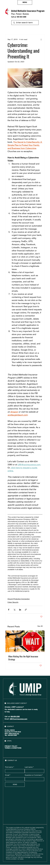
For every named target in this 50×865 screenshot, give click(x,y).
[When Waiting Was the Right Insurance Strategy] (25, 641)
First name (9, 767)
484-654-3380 (21, 17)
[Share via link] (26, 610)
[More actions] (41, 39)
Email (7, 775)
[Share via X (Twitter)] (14, 610)
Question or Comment (34, 775)
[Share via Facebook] (9, 610)
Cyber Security (13, 602)
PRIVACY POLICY (11, 746)
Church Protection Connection (19, 599)
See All (40, 626)
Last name (29, 767)
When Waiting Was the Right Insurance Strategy (23, 658)
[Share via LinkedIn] (20, 610)
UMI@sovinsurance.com (18, 719)
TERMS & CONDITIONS (13, 748)
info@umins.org (14, 733)
